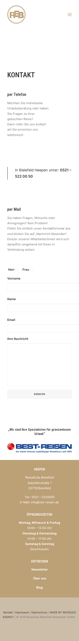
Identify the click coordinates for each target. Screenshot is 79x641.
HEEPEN (39, 469)
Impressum (22, 612)
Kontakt (8, 612)
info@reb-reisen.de (45, 502)
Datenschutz (39, 612)
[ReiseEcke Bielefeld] (16, 14)
